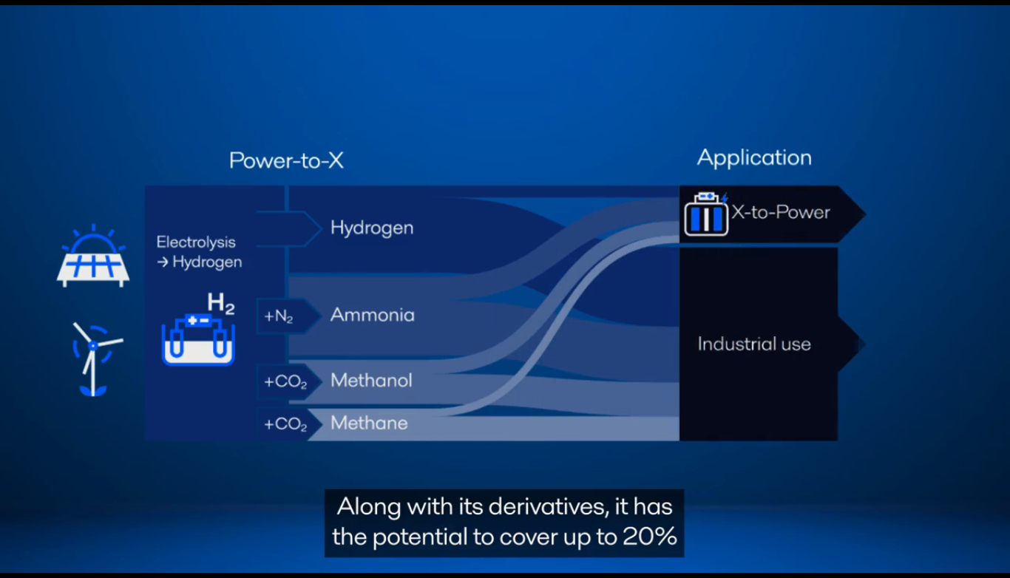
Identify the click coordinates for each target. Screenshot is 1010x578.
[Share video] (991, 19)
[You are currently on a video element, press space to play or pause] (505, 289)
